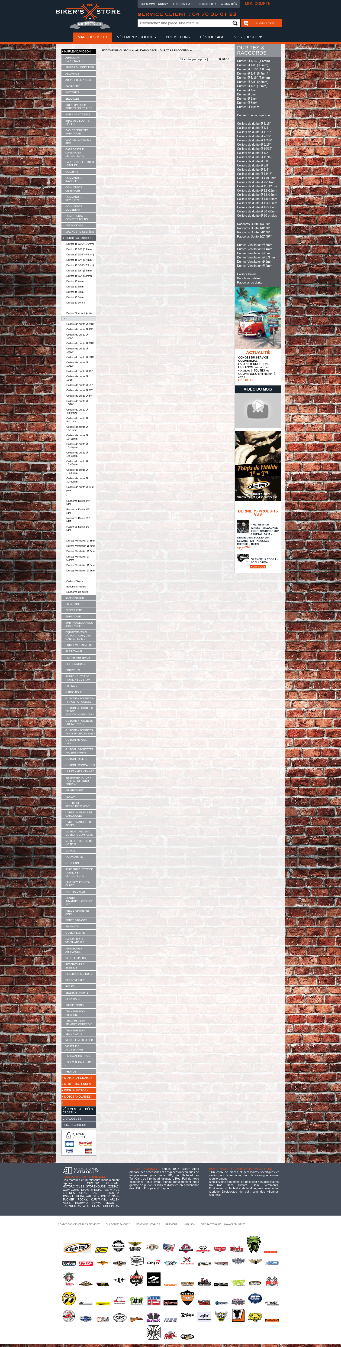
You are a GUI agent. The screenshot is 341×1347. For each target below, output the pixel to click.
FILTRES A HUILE (75, 663)
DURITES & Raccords (79, 238)
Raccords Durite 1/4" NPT (78, 502)
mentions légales (148, 1224)
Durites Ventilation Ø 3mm (80, 540)
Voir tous (258, 566)
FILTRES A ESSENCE (77, 657)
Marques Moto (92, 37)
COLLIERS (71, 171)
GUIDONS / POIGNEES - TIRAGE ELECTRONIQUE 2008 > (79, 711)
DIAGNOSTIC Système (79, 231)
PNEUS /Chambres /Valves (77, 912)
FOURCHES (72, 670)
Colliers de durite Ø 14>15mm (77, 454)
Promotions (178, 37)
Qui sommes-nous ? (154, 4)
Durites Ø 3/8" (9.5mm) (79, 270)
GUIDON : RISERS (76, 758)
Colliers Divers (74, 581)
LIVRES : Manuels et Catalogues (78, 814)
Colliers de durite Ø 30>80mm (77, 480)
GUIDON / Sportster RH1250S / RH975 (79, 751)
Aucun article (264, 23)
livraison (189, 1224)
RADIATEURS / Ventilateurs (74, 941)
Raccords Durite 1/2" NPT (78, 528)
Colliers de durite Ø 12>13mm (77, 437)
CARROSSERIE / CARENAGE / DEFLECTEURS (75, 152)
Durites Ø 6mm (75, 291)
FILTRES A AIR (73, 651)
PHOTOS (70, 1071)
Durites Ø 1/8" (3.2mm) (79, 249)
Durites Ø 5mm (75, 286)
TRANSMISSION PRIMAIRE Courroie (78, 1023)
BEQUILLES (72, 98)
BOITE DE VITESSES (77, 114)
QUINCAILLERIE (75, 932)
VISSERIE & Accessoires (74, 1048)
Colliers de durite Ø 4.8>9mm (77, 411)
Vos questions (248, 37)
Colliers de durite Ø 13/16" (77, 403)
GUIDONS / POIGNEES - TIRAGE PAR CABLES (79, 700)
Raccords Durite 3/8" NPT (78, 520)
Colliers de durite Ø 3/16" (80, 324)
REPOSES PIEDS (75, 958)
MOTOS (70, 850)
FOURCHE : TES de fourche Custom (77, 678)
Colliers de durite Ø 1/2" (79, 371)
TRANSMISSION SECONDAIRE (75, 1032)
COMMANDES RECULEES (73, 199)
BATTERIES (72, 92)
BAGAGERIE (72, 86)
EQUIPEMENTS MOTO (78, 645)
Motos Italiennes (77, 1084)
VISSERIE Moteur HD (79, 1040)
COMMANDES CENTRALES (73, 189)
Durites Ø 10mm (75, 302)
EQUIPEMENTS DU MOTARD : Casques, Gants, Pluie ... (78, 635)
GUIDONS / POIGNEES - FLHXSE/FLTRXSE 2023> (80, 732)
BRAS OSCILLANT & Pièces (77, 122)
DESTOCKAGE (74, 225)
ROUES (69, 986)
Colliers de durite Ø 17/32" (77, 350)
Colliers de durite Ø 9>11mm (77, 420)
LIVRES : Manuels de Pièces (79, 824)
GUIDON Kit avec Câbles (76, 741)
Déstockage (212, 37)
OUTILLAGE (72, 863)
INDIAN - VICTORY (76, 1090)
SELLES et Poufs (76, 992)
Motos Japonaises (78, 1078)
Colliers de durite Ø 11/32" (77, 336)
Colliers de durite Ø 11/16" (77, 378)
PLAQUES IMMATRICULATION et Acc (79, 901)
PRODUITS (72, 926)
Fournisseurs (183, 4)
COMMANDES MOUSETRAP (73, 208)
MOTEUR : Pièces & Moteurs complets (79, 833)
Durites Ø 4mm (75, 281)
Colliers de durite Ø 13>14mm (77, 446)
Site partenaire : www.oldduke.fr (223, 1224)
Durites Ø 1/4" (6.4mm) (79, 259)
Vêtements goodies (136, 37)
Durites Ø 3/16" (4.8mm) (80, 254)
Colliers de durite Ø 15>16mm (77, 463)
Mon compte (257, 4)
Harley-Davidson (77, 51)
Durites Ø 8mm (75, 297)
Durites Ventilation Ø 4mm (80, 546)
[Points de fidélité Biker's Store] (258, 500)
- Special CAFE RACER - (79, 1064)
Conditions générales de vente (79, 1224)
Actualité (258, 352)
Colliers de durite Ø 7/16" (80, 343)
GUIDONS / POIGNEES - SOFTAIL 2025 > (79, 722)
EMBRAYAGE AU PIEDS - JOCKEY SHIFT (79, 624)
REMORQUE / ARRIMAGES (73, 950)
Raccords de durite (77, 591)
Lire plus (245, 380)
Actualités (229, 4)
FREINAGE (71, 686)
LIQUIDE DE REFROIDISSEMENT (77, 805)
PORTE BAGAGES (76, 920)
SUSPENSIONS (74, 1005)
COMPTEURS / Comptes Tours (76, 218)
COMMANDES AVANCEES (73, 179)
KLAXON (70, 796)
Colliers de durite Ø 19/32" (77, 364)
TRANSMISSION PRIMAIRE (75, 1013)
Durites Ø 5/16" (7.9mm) (80, 265)
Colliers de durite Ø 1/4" (79, 329)
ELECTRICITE (73, 610)
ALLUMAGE (72, 73)
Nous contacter (170, 46)
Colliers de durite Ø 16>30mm (77, 471)
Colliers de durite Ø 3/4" (79, 395)
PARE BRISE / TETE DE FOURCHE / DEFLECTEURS (79, 872)
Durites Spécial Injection (79, 313)
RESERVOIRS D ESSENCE (74, 966)
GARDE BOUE (73, 692)
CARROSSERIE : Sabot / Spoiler (79, 164)
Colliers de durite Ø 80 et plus (80, 489)
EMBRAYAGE (73, 616)
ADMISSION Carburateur (74, 59)
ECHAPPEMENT (74, 597)
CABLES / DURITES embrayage (76, 132)
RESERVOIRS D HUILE (79, 973)
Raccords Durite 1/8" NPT (78, 511)
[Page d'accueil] (88, 28)
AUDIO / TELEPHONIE (78, 79)
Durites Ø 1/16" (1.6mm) (80, 243)
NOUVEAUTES (74, 856)
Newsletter (207, 4)
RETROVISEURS (75, 980)
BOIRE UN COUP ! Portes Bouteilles (78, 107)
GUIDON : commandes (80, 765)
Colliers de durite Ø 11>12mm (77, 428)
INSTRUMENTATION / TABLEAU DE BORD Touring (78, 781)
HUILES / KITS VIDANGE (79, 771)
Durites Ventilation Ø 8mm (80, 565)
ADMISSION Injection (79, 67)
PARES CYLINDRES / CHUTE (77, 884)
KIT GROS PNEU (75, 790)
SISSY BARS (72, 999)
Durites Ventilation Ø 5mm (80, 551)
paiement (171, 1224)
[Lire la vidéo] (258, 427)
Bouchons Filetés (76, 586)
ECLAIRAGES (73, 604)
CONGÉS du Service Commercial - (253, 359)
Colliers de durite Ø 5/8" (79, 385)
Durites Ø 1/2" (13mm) (79, 275)
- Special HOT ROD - (78, 1055)
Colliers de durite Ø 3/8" (79, 390)
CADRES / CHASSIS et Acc (79, 141)
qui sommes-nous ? (118, 1224)
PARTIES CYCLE (75, 891)
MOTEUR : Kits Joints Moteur (79, 843)
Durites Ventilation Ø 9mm (80, 570)
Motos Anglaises (77, 1096)
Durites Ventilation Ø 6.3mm (77, 558)
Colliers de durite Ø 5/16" (80, 357)
